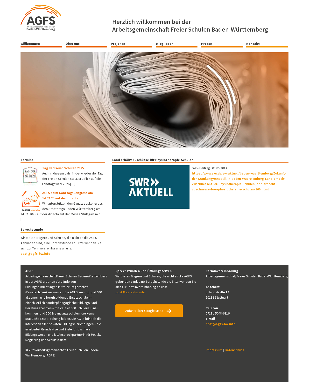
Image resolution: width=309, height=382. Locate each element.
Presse (206, 43)
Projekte (118, 43)
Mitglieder (164, 43)
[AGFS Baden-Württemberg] (41, 17)
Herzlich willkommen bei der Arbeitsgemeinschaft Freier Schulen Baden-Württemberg (190, 25)
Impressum (214, 350)
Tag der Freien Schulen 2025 (63, 168)
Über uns (73, 43)
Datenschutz (234, 350)
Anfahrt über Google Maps (144, 310)
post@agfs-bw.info (35, 253)
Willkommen (30, 43)
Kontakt (253, 43)
